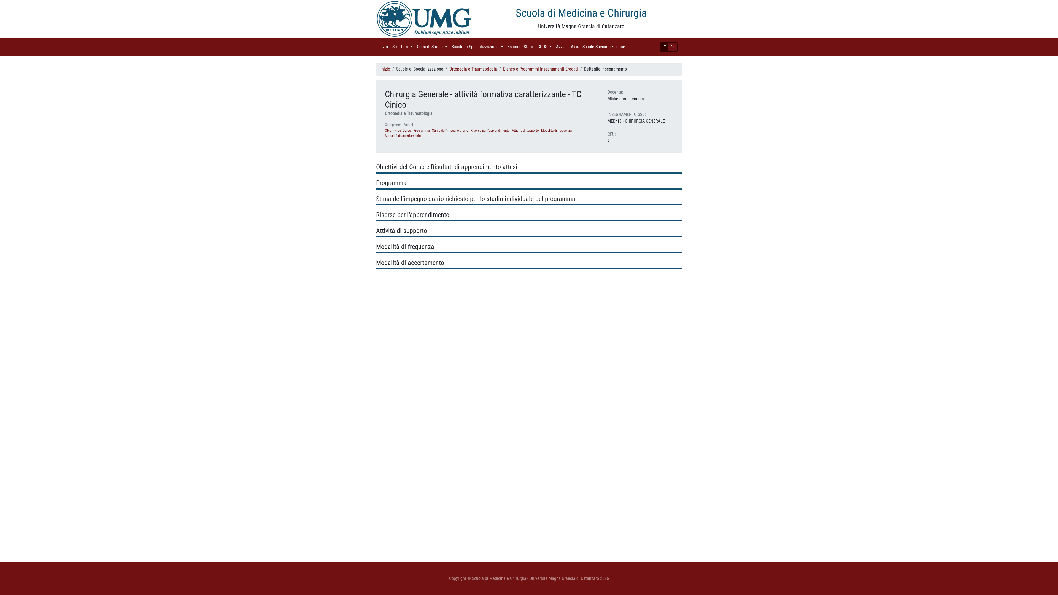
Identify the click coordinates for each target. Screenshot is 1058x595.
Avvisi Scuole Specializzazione (599, 46)
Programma (421, 130)
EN (672, 47)
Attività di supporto (525, 130)
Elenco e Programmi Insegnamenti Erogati (540, 69)
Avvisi (562, 46)
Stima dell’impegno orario (450, 130)
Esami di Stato (521, 46)
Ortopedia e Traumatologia (473, 69)
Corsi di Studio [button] (433, 46)
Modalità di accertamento (403, 136)
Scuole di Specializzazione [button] (478, 46)
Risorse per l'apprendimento (490, 130)
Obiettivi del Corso (398, 130)
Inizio (384, 46)
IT (664, 47)
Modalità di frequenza (556, 130)
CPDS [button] (546, 46)
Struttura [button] (403, 46)
